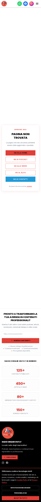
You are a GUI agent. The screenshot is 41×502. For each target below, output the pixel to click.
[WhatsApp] (19, 3)
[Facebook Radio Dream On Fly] (7, 463)
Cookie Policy (22, 480)
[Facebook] (25, 3)
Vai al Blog (20, 173)
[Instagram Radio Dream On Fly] (3, 463)
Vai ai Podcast (21, 159)
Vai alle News (20, 166)
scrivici (29, 186)
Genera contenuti (22, 340)
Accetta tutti (20, 498)
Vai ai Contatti (20, 179)
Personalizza (20, 493)
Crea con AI (11, 457)
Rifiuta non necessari (21, 488)
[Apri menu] (37, 3)
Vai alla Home (20, 153)
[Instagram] (31, 3)
